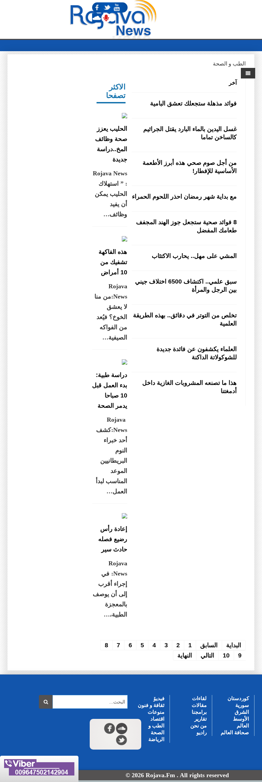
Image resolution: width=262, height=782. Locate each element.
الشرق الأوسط (241, 715)
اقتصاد (157, 719)
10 (226, 655)
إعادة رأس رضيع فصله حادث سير (112, 539)
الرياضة (156, 739)
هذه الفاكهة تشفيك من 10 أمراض (113, 262)
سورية (242, 705)
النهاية (184, 655)
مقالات (199, 705)
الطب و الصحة (156, 729)
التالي (207, 655)
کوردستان (238, 698)
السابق (209, 645)
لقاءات (199, 698)
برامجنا (199, 712)
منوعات (156, 712)
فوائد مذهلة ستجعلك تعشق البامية (193, 103)
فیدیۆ (159, 698)
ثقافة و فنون (151, 705)
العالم (243, 725)
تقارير (200, 719)
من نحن (198, 725)
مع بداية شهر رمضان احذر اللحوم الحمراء (184, 196)
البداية (233, 645)
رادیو (201, 732)
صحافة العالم (235, 732)
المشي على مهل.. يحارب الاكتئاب (194, 255)
